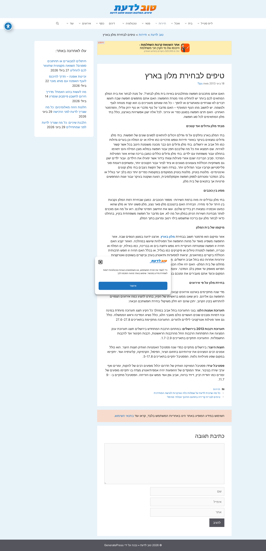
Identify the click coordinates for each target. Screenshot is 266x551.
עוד (72, 23)
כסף (101, 23)
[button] (100, 262)
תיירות (162, 23)
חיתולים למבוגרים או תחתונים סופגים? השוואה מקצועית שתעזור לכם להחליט (64, 65)
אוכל (177, 23)
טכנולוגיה (131, 23)
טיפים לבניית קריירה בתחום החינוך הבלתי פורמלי (193, 396)
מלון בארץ (168, 236)
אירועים (86, 23)
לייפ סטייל (207, 23)
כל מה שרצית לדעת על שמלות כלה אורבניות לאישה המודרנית (187, 392)
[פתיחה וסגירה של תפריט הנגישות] (8, 26)
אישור (133, 285)
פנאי (147, 23)
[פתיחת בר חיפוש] (57, 23)
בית (190, 23)
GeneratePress (114, 545)
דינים (112, 23)
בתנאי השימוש (124, 416)
